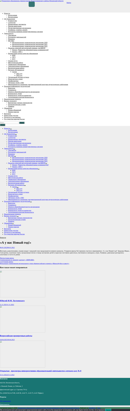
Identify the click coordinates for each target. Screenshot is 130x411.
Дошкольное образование (17, 64)
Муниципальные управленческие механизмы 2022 (29, 46)
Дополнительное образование (18, 66)
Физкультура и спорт (15, 79)
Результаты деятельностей (17, 37)
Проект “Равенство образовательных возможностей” (30, 50)
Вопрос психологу (10, 101)
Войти (69, 3)
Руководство (12, 21)
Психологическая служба (17, 104)
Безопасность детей (15, 93)
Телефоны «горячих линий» (18, 30)
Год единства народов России (14, 119)
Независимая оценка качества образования (23, 53)
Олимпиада (12, 90)
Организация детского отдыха (18, 77)
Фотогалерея (12, 15)
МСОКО (11, 41)
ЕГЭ (13, 59)
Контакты (7, 114)
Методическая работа (15, 62)
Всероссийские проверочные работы (16, 336)
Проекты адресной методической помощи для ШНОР (26, 48)
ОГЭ (13, 57)
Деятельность (8, 33)
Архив (14, 72)
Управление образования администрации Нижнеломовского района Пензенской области (48, 408)
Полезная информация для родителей (17, 86)
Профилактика (13, 81)
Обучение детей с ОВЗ (16, 83)
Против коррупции (14, 26)
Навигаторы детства (11, 115)
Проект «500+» (17, 52)
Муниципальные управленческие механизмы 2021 (29, 44)
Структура (11, 22)
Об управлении (5, 401)
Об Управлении (9, 19)
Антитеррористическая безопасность (21, 97)
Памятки (11, 106)
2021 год (19, 73)
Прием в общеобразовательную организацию (24, 92)
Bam (98, 408)
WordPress (92, 408)
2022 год (19, 75)
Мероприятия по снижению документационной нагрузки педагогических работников (38, 84)
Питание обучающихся (16, 70)
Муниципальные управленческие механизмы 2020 (29, 42)
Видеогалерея (13, 17)
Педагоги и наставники (12, 117)
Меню (2, 125)
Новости (7, 13)
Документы (12, 35)
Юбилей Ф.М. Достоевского (12, 301)
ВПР (13, 55)
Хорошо (108, 410)
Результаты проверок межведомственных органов (25, 32)
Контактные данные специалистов (20, 103)
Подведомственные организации (19, 28)
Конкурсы (11, 88)
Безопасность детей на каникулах (19, 95)
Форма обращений (14, 110)
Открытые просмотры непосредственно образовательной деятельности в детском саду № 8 (40, 371)
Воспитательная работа (16, 68)
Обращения (8, 108)
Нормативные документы (17, 24)
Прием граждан (13, 112)
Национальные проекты (12, 99)
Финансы (11, 39)
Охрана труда (12, 61)
